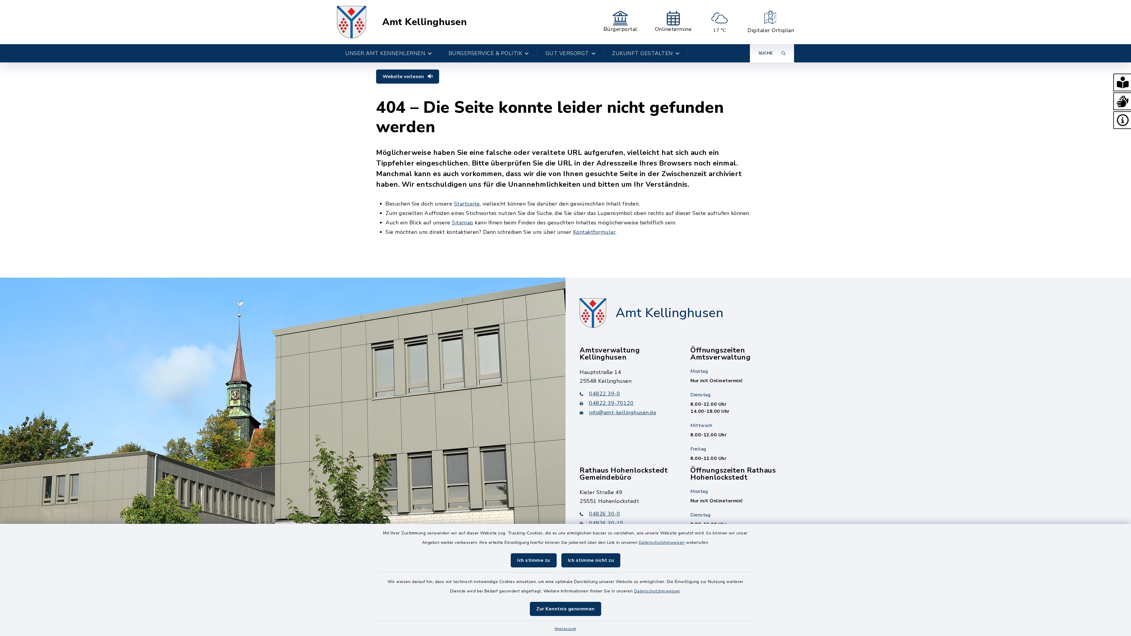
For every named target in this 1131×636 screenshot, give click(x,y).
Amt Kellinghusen (424, 22)
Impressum (565, 629)
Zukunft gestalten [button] (642, 53)
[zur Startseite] (351, 22)
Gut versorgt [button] (567, 53)
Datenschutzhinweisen (662, 542)
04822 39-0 (604, 393)
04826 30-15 (606, 523)
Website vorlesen (404, 76)
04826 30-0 (604, 513)
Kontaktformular (594, 232)
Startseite (467, 203)
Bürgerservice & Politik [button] (485, 53)
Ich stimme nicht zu (591, 560)
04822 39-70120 (611, 403)
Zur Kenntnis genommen (565, 609)
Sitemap (462, 222)
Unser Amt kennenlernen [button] (385, 53)
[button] (1122, 82)
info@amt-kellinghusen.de (622, 412)
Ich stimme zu (533, 560)
